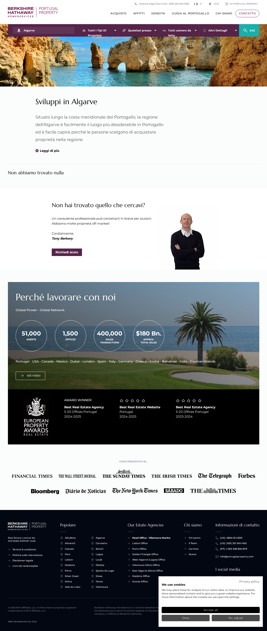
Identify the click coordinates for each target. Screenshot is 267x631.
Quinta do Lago (105, 570)
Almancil (70, 543)
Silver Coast (72, 576)
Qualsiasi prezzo (139, 30)
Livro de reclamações (25, 565)
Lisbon (69, 559)
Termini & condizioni (24, 549)
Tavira (99, 581)
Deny (185, 618)
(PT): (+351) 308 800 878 (233, 548)
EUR (214, 4)
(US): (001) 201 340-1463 (233, 543)
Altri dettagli (217, 30)
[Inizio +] (33, 12)
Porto (68, 570)
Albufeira (70, 537)
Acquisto (118, 13)
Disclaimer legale (23, 560)
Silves (99, 576)
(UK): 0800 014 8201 (231, 537)
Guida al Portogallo (190, 13)
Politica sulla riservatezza (28, 555)
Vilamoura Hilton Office (146, 565)
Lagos (99, 554)
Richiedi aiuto (66, 252)
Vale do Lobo (72, 586)
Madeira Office (141, 576)
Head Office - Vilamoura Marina (151, 537)
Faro (67, 554)
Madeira (70, 565)
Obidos (100, 565)
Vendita (158, 13)
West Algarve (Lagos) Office (148, 559)
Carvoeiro (101, 543)
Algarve (100, 537)
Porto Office (139, 548)
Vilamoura (102, 586)
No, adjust (235, 618)
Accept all (211, 610)
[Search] (249, 28)
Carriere (194, 548)
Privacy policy (249, 581)
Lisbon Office (140, 543)
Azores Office (140, 581)
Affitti (139, 13)
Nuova (192, 554)
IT (201, 3)
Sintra (68, 581)
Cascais (69, 548)
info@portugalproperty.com (237, 556)
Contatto (247, 13)
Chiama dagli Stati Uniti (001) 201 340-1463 (164, 3)
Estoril (99, 548)
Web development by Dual (22, 621)
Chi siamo (224, 13)
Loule (99, 559)
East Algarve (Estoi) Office (147, 570)
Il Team (193, 543)
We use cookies (173, 584)
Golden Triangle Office (145, 554)
